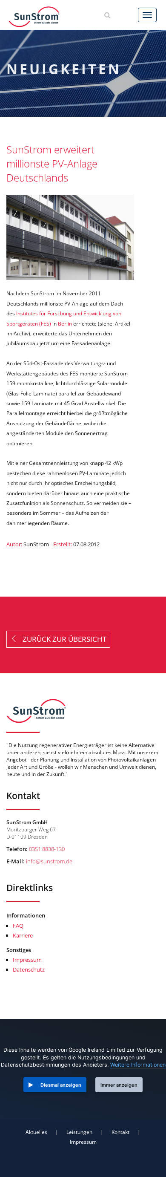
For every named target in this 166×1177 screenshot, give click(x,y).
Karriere (23, 935)
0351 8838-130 (47, 849)
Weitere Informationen (138, 1065)
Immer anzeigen (118, 1085)
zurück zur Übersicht (61, 639)
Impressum (27, 960)
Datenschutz (29, 969)
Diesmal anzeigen (60, 1085)
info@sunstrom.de (49, 861)
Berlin (65, 323)
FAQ (18, 925)
